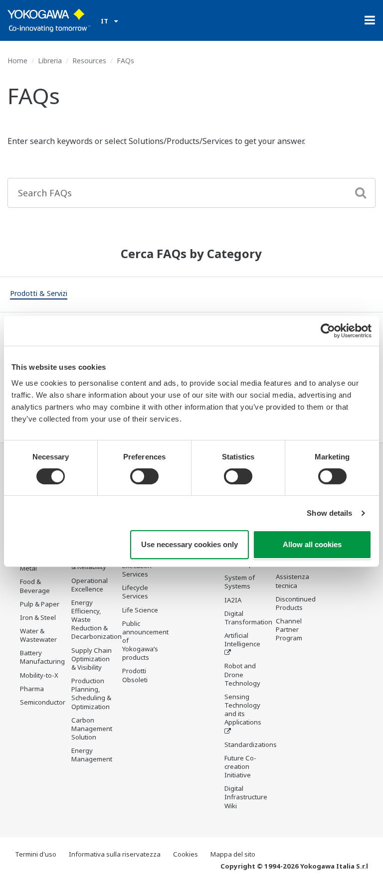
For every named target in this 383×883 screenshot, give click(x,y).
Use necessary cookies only (189, 544)
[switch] (144, 476)
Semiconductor (42, 702)
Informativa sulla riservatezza (115, 854)
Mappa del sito (232, 854)
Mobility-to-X (39, 675)
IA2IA (232, 599)
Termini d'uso (35, 854)
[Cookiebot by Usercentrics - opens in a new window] (328, 330)
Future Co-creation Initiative (240, 766)
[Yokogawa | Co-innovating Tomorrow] (49, 20)
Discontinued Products (296, 603)
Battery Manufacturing (42, 657)
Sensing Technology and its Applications (242, 709)
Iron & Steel (38, 617)
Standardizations (250, 744)
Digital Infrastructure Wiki (245, 797)
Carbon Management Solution (91, 728)
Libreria (50, 60)
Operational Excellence (89, 584)
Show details (329, 513)
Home (17, 60)
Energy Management (91, 754)
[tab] (38, 294)
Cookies (185, 854)
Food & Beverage (35, 585)
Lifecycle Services (135, 591)
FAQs (125, 60)
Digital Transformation (248, 617)
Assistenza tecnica (292, 580)
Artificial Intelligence (242, 639)
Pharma (32, 688)
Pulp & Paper (39, 603)
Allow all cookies (312, 544)
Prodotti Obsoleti (135, 675)
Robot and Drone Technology (242, 674)
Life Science (140, 609)
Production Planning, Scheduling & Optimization (91, 693)
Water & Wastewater (38, 635)
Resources (89, 60)
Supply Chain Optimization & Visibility (91, 659)
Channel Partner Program (289, 629)
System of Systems (239, 581)
